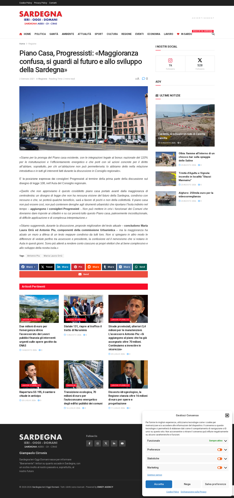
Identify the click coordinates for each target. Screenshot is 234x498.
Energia (71, 385)
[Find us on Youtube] (122, 443)
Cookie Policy (172, 492)
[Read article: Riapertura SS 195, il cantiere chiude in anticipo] (39, 374)
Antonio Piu (33, 256)
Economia (153, 34)
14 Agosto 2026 (29, 350)
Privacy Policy (40, 3)
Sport (99, 34)
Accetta (159, 484)
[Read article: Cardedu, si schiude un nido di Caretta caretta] (185, 125)
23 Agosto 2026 (167, 143)
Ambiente (68, 34)
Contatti (53, 3)
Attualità (84, 34)
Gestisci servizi (154, 475)
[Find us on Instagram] (97, 443)
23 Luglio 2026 (117, 354)
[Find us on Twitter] (106, 443)
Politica (40, 34)
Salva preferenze (215, 484)
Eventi (139, 34)
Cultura (112, 34)
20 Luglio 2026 (28, 400)
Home (27, 34)
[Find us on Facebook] (89, 443)
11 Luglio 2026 (117, 408)
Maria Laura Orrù (53, 256)
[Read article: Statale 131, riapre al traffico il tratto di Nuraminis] (83, 309)
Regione (126, 34)
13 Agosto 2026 (73, 335)
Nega (187, 484)
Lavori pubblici (31, 320)
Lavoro (168, 34)
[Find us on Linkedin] (114, 443)
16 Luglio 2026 (73, 408)
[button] (227, 415)
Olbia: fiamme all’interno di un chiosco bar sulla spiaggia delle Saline (197, 157)
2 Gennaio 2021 (27, 78)
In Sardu (186, 33)
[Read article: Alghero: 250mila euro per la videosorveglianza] (166, 198)
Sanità (54, 34)
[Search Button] (213, 34)
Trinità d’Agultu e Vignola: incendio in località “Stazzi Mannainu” (195, 177)
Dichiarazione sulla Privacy (193, 492)
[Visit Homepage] (40, 18)
